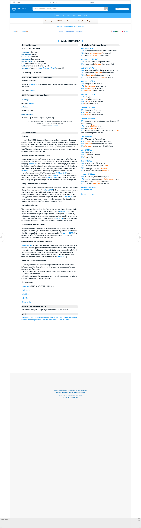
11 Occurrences (86, 190)
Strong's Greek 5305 (88, 187)
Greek (24, 31)
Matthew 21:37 (61, 173)
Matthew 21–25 (27, 171)
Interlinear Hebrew (41, 317)
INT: (82, 55)
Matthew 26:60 (26, 245)
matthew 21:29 (86, 59)
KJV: (82, 53)
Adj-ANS (95, 59)
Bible (15, 31)
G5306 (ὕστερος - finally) (46, 68)
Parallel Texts (64, 320)
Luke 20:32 (25, 294)
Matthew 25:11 (51, 177)
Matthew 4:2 (32, 164)
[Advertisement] (70, 360)
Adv (91, 48)
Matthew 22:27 (57, 175)
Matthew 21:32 (86, 68)
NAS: (82, 73)
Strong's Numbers (55, 317)
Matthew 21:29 (48, 190)
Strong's (19, 31)
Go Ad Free (4, 519)
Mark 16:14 (59, 218)
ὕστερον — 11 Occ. (88, 194)
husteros (32, 84)
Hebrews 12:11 (67, 233)
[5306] (138, 242)
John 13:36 (68, 197)
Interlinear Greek (27, 317)
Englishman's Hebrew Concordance (44, 320)
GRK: (82, 51)
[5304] (2, 242)
